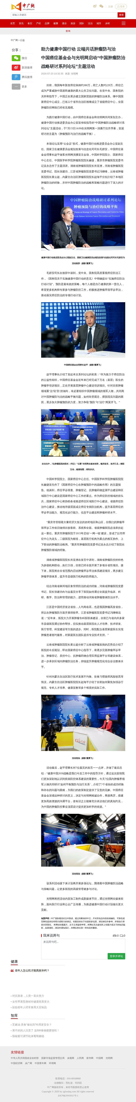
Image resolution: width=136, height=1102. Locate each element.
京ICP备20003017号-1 (68, 1096)
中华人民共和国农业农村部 (25, 1058)
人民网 (80, 1058)
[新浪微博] (22, 67)
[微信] (22, 58)
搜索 (121, 14)
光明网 (109, 1058)
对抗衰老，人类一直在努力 (28, 995)
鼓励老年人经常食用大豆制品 (29, 1007)
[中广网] (23, 5)
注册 (110, 6)
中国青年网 (40, 1063)
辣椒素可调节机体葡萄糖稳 (28, 1036)
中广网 (14, 40)
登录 (122, 6)
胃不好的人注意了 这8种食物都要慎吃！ (36, 1030)
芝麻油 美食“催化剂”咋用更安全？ (32, 1024)
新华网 (89, 1058)
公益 (22, 40)
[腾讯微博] (22, 77)
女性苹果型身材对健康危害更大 (30, 1001)
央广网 (28, 1063)
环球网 (52, 1063)
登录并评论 (116, 956)
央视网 (70, 1058)
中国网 (99, 1058)
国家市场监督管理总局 (53, 1058)
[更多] (22, 86)
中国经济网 (16, 1063)
